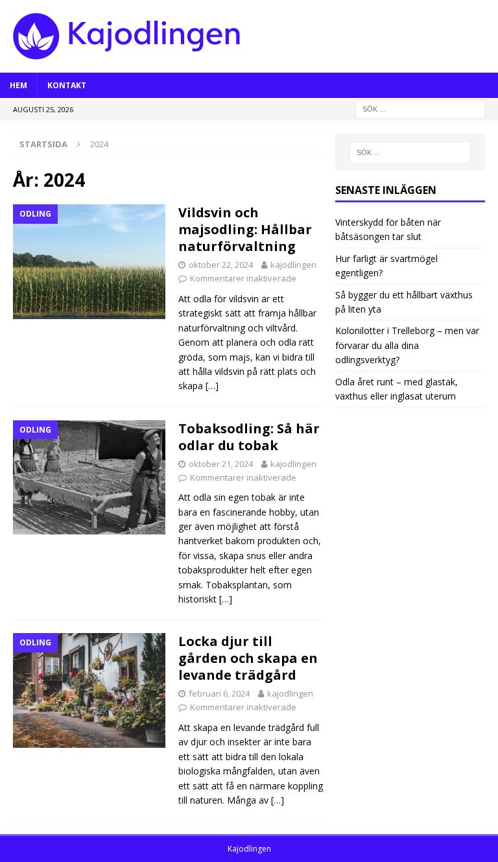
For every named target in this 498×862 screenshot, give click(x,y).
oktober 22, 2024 (221, 264)
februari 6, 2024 (219, 693)
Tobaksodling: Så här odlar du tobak (249, 437)
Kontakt (66, 85)
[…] (212, 385)
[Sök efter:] (420, 108)
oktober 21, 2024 (221, 464)
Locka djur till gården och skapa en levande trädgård (248, 658)
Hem (18, 85)
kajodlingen (293, 264)
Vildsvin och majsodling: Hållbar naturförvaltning (245, 229)
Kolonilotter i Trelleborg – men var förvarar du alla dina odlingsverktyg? (407, 345)
